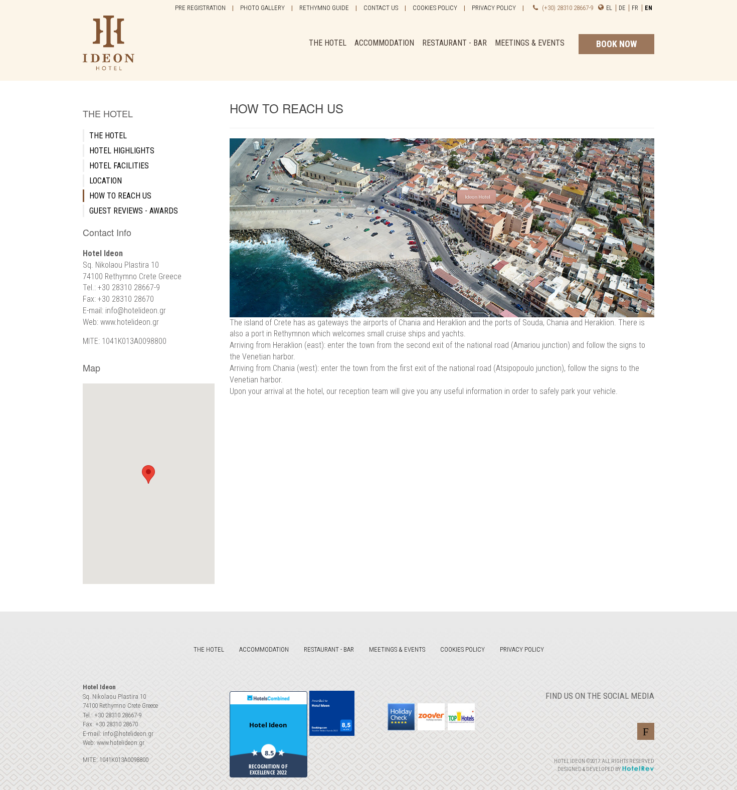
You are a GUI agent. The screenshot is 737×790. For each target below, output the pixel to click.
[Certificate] (461, 716)
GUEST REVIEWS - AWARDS (133, 211)
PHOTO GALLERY (262, 8)
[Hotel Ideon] (108, 40)
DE (623, 8)
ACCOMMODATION (384, 43)
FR (636, 8)
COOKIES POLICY (435, 8)
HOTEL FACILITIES (119, 165)
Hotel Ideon (268, 724)
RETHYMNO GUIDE (324, 8)
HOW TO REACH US (120, 196)
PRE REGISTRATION (200, 8)
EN (648, 8)
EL (610, 8)
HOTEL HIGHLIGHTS (121, 150)
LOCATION (105, 180)
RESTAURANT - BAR (454, 43)
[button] (148, 474)
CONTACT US (380, 8)
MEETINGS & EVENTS (530, 43)
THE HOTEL (327, 43)
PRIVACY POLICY (494, 8)
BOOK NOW (616, 44)
